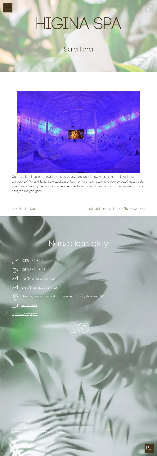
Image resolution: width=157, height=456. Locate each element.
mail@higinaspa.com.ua (38, 278)
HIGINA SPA (78, 25)
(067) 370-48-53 (33, 269)
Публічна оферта (25, 314)
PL (148, 448)
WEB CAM (29, 305)
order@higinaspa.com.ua (39, 287)
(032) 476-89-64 (33, 260)
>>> (116, 208)
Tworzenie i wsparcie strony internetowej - (34, 432)
